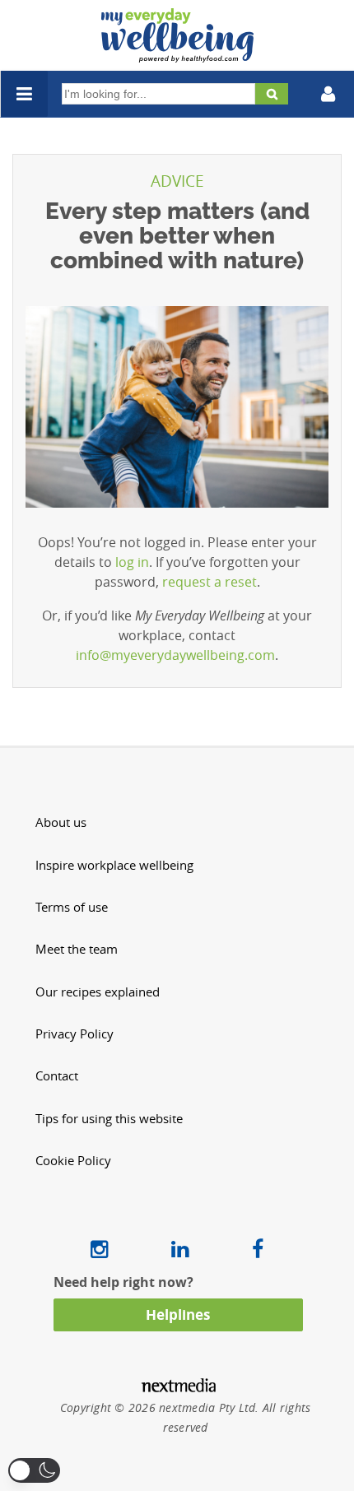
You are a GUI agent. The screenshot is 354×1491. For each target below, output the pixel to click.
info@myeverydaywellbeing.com (175, 655)
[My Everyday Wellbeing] (177, 53)
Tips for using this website (109, 1118)
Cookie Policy (73, 1160)
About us (60, 822)
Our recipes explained (97, 992)
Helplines (178, 1314)
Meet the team (76, 949)
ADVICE (177, 181)
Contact (56, 1076)
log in (132, 562)
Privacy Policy (74, 1034)
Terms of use (71, 907)
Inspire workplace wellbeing (114, 865)
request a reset (209, 582)
